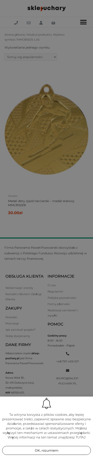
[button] (46, 450)
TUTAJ (80, 437)
